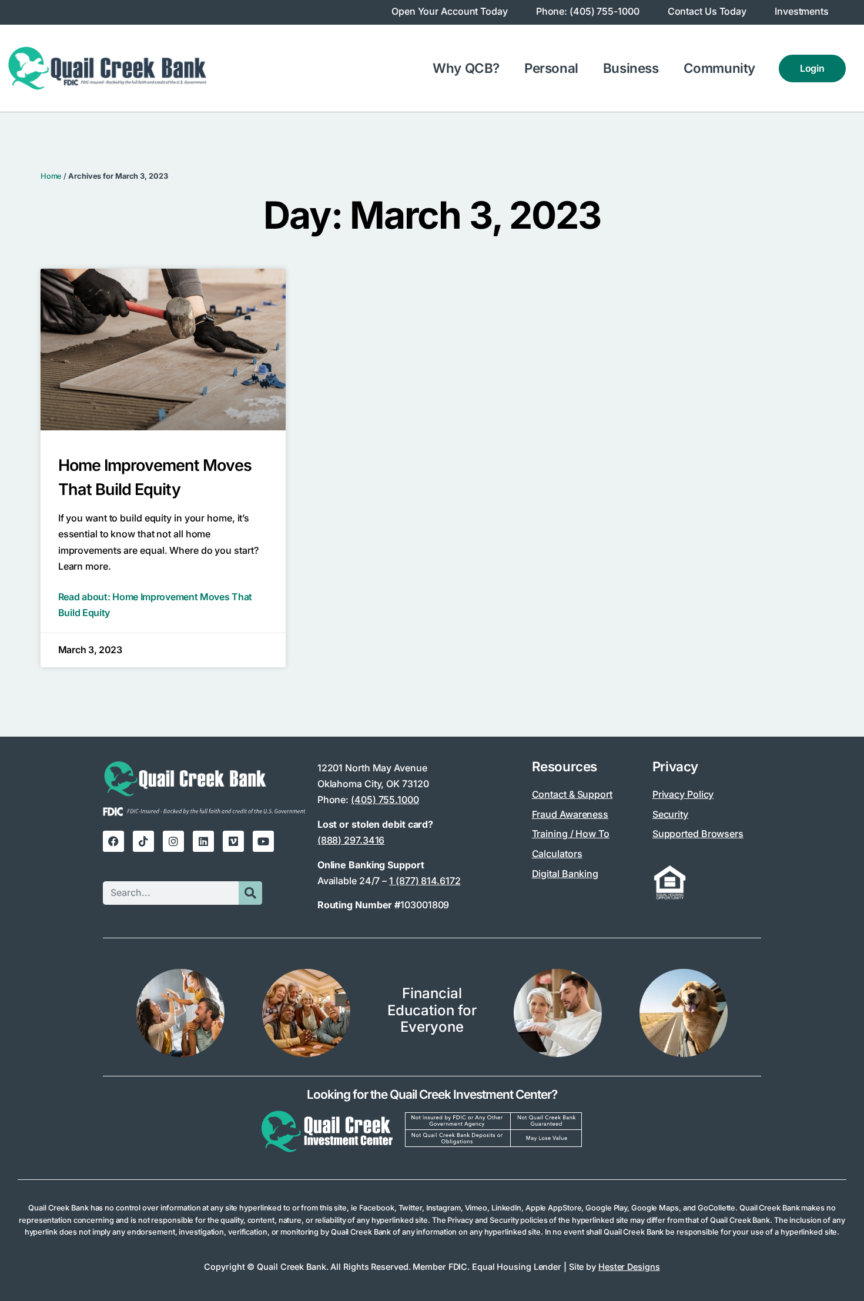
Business (631, 68)
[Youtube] (263, 841)
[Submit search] (250, 893)
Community (719, 68)
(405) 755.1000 (385, 799)
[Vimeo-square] (233, 841)
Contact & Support (572, 794)
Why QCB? (466, 68)
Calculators (557, 853)
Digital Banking (565, 873)
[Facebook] (113, 841)
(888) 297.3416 (351, 840)
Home (51, 176)
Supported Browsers (698, 834)
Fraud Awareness (570, 814)
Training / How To (571, 834)
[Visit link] (432, 1124)
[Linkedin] (203, 841)
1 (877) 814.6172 (424, 881)
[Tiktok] (143, 841)
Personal (551, 68)
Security (670, 814)
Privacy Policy (683, 794)
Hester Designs (629, 1267)
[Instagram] (173, 841)
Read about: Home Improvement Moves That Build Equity (155, 604)
